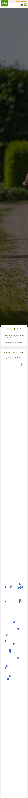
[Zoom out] (22, 366)
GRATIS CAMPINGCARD (20, 1)
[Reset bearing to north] (22, 368)
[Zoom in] (22, 364)
